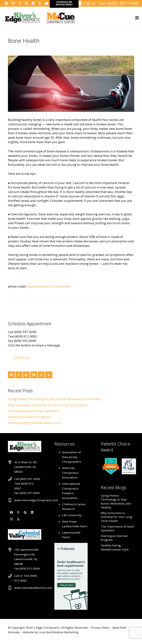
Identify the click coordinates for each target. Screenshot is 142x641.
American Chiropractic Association (70, 472)
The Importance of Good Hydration (33, 411)
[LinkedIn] (33, 3)
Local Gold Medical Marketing (58, 632)
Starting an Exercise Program (29, 417)
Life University (72, 515)
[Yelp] (39, 3)
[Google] (26, 3)
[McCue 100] (61, 17)
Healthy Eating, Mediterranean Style (34, 423)
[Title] (46, 3)
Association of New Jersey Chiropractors (71, 456)
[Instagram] (13, 3)
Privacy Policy (100, 627)
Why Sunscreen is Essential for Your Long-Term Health (47, 405)
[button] (137, 18)
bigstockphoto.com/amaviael (48, 286)
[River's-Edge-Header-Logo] (22, 17)
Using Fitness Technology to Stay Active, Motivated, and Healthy (54, 399)
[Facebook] (6, 3)
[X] (19, 3)
